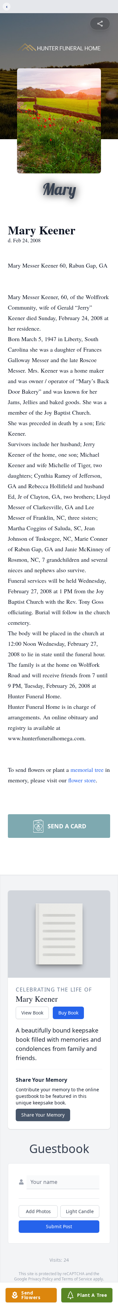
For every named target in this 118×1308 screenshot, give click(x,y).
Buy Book (68, 1013)
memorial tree (87, 770)
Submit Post (59, 1226)
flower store (82, 780)
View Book (32, 1013)
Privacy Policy (40, 1279)
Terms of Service (77, 1279)
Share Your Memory (43, 1115)
